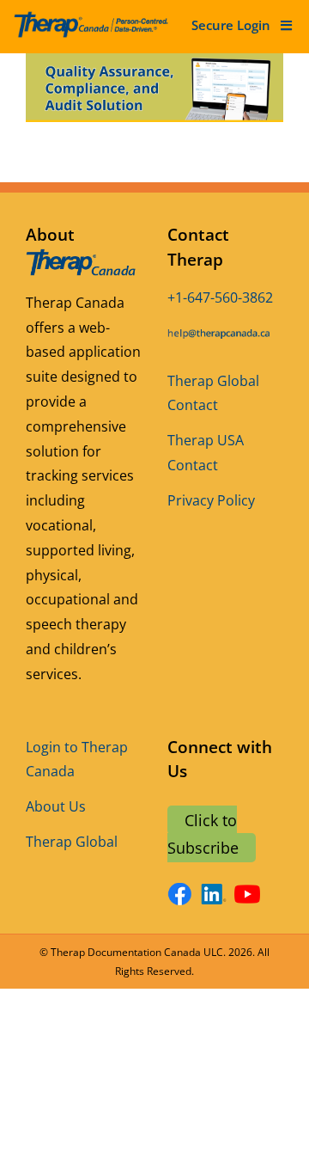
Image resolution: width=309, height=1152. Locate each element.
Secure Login (230, 25)
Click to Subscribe (203, 834)
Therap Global (72, 841)
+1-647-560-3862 (220, 297)
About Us (56, 806)
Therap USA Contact (205, 453)
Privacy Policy (211, 500)
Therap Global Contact (213, 393)
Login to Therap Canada (77, 759)
